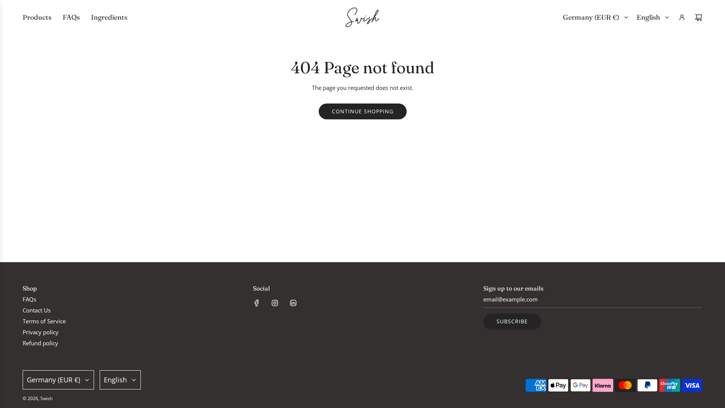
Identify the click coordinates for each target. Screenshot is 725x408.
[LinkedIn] (293, 303)
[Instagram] (275, 303)
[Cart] (698, 17)
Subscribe (512, 321)
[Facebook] (256, 303)
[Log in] (682, 17)
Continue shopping (362, 111)
